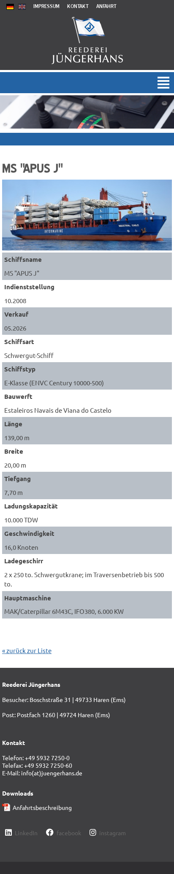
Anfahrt (106, 6)
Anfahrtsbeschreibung (42, 807)
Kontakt (78, 6)
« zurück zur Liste (27, 650)
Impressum (46, 6)
